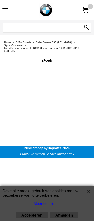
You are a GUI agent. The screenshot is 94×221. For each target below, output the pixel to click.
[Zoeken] (86, 28)
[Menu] (5, 10)
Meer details (44, 203)
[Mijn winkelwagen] (85, 10)
